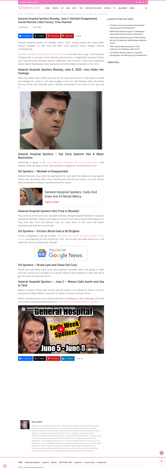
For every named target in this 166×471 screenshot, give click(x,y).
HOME (47, 8)
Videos (55, 8)
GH (62, 8)
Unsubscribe (101, 462)
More (132, 8)
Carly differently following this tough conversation (73, 162)
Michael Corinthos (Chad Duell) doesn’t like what (42, 54)
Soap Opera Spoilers (32, 462)
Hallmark (122, 8)
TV (114, 8)
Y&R (81, 8)
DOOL (74, 8)
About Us (45, 462)
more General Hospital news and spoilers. (78, 301)
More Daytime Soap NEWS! (121, 19)
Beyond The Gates (93, 8)
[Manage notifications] (5, 466)
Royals (107, 8)
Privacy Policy (89, 462)
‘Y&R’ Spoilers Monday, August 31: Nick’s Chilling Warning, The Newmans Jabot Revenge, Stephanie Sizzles (128, 40)
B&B (68, 8)
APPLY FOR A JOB (65, 462)
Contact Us (78, 462)
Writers (54, 462)
